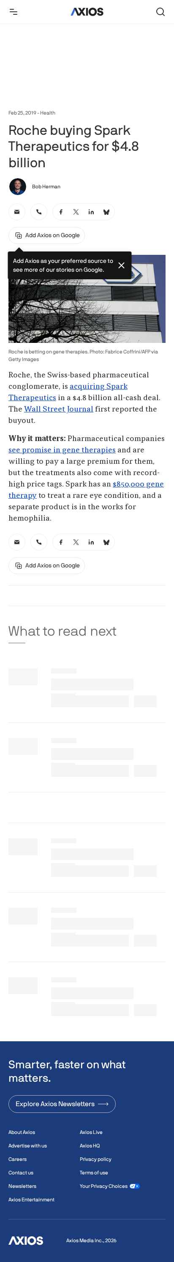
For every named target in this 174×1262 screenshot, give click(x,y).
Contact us (20, 1172)
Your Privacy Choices (104, 1186)
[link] (17, 212)
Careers (17, 1159)
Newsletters (22, 1186)
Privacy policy (95, 1159)
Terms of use (94, 1172)
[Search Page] (160, 12)
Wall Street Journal (58, 409)
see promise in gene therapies (62, 450)
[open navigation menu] (13, 12)
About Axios (21, 1132)
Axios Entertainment (31, 1199)
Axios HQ (90, 1145)
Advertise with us (27, 1145)
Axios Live (91, 1132)
